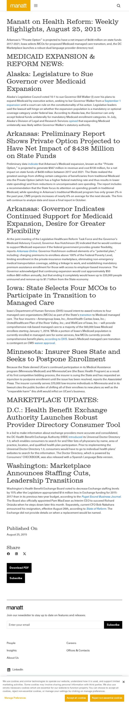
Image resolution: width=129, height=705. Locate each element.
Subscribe (16, 578)
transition (86, 314)
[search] (118, 5)
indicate (33, 164)
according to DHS (56, 339)
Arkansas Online (26, 251)
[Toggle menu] (36, 6)
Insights (12, 650)
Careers (71, 643)
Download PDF (19, 567)
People (11, 643)
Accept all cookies (76, 698)
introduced (75, 437)
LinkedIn (17, 669)
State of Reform (96, 508)
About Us (13, 657)
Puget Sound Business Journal (101, 496)
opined (73, 121)
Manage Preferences (15, 698)
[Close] (123, 682)
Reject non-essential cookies (107, 698)
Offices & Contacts (78, 650)
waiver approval (45, 343)
